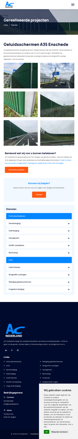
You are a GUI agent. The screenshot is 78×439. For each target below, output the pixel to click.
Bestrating (13, 253)
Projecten (14, 25)
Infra (8, 366)
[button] (72, 4)
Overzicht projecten (16, 170)
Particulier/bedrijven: (17, 216)
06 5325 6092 (8, 401)
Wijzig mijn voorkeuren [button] (59, 432)
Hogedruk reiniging (16, 289)
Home (6, 25)
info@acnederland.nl (11, 404)
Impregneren (14, 238)
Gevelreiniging (15, 223)
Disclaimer (35, 434)
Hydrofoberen (14, 267)
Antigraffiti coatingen (17, 275)
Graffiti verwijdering (13, 382)
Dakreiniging (14, 231)
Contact (39, 194)
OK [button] (47, 432)
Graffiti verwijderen (16, 245)
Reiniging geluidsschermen (20, 282)
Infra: (11, 260)
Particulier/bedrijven (13, 361)
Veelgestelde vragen (50, 382)
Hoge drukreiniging (13, 386)
